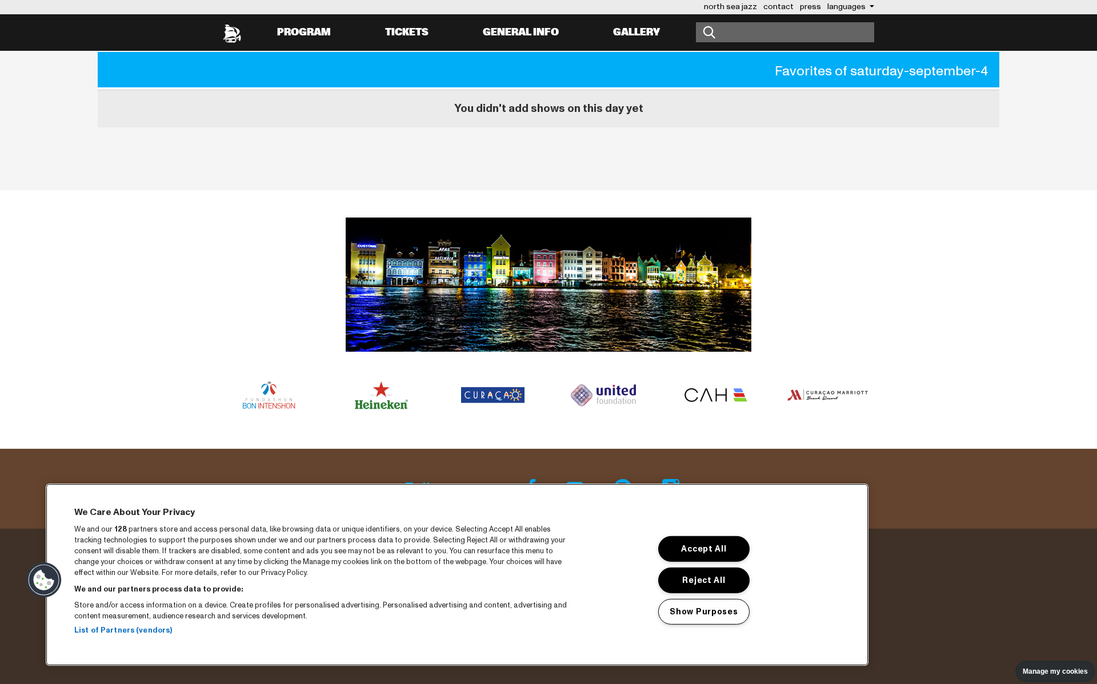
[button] (44, 580)
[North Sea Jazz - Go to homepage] (232, 32)
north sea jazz (730, 6)
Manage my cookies (1055, 671)
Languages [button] (847, 6)
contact (778, 6)
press (810, 6)
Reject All (703, 580)
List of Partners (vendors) (123, 630)
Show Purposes (704, 611)
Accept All (703, 548)
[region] (457, 575)
